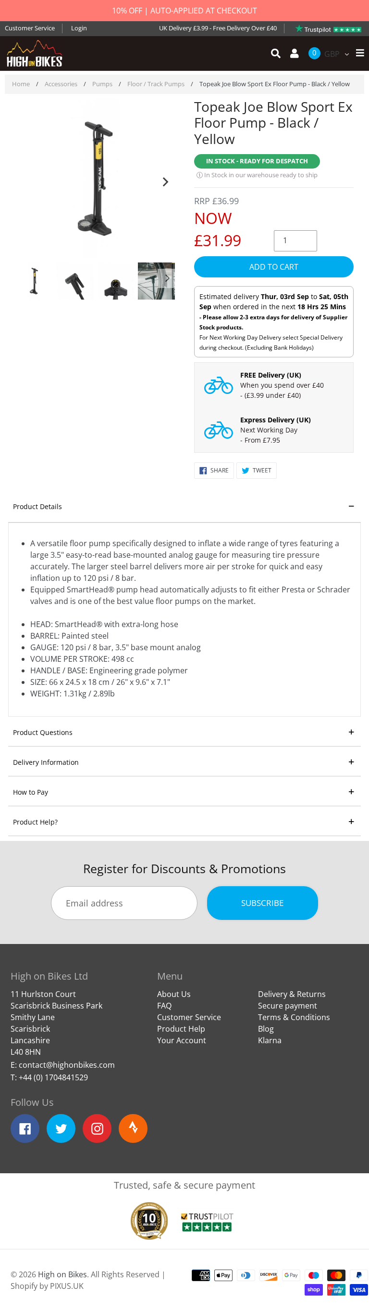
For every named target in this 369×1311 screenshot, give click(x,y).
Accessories (61, 83)
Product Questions (43, 732)
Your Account (181, 1040)
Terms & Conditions (294, 1017)
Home (21, 83)
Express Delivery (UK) (275, 419)
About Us (174, 994)
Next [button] (165, 179)
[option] (95, 180)
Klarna (270, 1040)
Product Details (37, 506)
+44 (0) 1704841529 (53, 1077)
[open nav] (357, 53)
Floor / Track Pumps (155, 83)
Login (79, 28)
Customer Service (30, 28)
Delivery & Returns (292, 994)
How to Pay (30, 792)
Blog (266, 1028)
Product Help (181, 1028)
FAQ (164, 1005)
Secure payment (287, 1005)
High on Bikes (62, 1274)
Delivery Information (46, 762)
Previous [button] (25, 179)
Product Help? (35, 821)
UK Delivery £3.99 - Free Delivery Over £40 (218, 28)
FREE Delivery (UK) (270, 375)
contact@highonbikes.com (67, 1065)
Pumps (102, 83)
